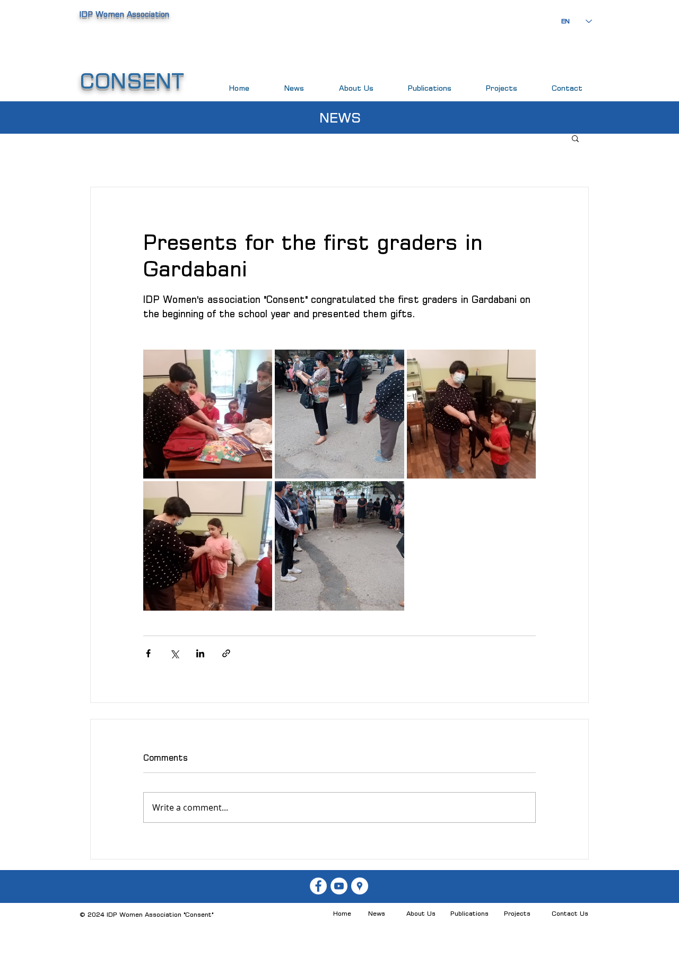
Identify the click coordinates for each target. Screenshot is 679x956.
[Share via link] (226, 653)
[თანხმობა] (318, 885)
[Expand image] (207, 414)
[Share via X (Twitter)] (174, 653)
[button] (575, 138)
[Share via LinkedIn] (200, 653)
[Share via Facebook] (148, 653)
